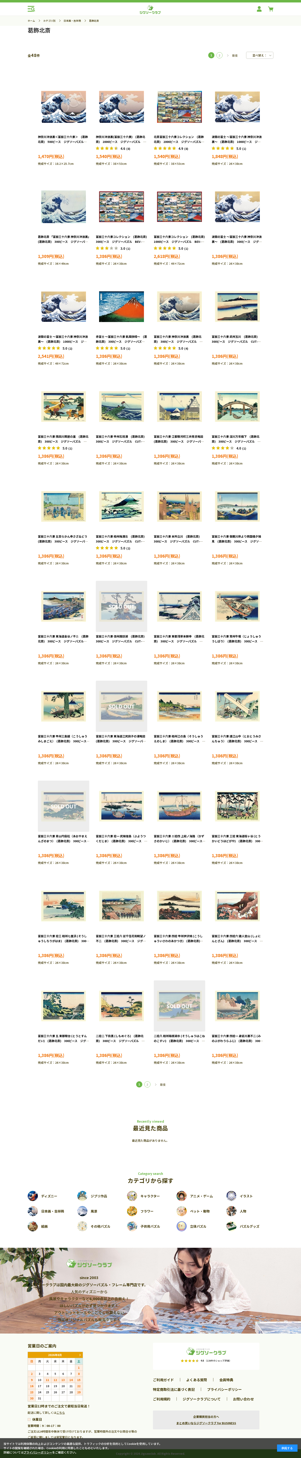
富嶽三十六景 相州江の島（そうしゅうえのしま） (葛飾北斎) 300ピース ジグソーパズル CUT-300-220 (179, 741)
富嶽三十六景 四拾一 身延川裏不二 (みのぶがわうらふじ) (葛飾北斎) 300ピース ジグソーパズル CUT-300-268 (237, 1041)
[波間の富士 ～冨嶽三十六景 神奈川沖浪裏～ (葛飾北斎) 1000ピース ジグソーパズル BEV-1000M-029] (237, 107)
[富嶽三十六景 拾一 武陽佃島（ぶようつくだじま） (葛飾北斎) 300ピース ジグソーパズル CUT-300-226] (121, 806)
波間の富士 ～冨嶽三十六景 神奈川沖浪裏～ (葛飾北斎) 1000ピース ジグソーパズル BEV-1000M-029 (237, 142)
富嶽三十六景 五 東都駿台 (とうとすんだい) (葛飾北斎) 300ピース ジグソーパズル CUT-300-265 (63, 1041)
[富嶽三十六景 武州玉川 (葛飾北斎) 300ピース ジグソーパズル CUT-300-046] (237, 306)
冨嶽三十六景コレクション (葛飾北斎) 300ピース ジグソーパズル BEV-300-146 (123, 242)
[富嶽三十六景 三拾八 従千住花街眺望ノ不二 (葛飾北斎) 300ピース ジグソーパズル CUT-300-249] (121, 906)
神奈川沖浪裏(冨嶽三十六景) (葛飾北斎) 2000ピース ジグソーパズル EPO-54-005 (120, 142)
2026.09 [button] (80, 1355)
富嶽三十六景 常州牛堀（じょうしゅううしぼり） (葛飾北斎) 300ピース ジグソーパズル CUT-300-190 (237, 641)
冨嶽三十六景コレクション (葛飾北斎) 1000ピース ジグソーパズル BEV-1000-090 (181, 242)
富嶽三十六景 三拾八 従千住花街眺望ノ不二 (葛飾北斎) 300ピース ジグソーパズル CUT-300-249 (121, 941)
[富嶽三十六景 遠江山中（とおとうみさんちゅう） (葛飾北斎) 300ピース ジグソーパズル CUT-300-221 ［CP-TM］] (237, 706)
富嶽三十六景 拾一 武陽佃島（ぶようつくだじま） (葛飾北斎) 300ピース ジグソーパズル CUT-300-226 (121, 841)
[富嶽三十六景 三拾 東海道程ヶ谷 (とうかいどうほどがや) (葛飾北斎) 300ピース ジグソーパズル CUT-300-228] (237, 806)
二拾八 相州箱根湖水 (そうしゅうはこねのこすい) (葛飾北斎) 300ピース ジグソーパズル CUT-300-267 (179, 1041)
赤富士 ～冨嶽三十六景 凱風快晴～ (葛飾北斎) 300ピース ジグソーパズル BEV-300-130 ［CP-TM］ (121, 341)
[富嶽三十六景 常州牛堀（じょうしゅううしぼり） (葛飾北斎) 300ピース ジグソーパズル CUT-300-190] (237, 606)
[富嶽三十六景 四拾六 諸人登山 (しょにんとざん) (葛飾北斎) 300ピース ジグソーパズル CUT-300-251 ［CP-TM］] (237, 906)
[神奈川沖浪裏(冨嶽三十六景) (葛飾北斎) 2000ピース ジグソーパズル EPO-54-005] (121, 107)
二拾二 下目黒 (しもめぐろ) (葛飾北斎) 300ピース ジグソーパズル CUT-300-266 (120, 1041)
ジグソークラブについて (202, 1398)
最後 (235, 55)
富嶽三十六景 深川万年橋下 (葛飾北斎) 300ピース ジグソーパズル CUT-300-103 (235, 441)
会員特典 (226, 1379)
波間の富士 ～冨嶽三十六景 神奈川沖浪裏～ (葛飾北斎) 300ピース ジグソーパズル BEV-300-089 (237, 242)
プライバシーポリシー (224, 1389)
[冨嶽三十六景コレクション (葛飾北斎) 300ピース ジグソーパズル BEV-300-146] (121, 206)
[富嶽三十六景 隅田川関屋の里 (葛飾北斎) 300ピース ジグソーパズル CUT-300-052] (63, 406)
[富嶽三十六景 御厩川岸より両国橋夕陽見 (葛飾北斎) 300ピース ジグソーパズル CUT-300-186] (237, 506)
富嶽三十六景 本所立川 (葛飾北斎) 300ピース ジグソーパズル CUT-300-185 (178, 541)
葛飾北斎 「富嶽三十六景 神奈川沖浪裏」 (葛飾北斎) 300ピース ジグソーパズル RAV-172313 (65, 242)
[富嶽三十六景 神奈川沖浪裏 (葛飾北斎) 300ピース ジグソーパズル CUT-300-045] (179, 306)
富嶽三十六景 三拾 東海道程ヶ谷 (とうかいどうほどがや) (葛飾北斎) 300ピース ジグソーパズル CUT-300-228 (237, 841)
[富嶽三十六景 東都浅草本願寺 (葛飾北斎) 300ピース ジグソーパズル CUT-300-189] (179, 606)
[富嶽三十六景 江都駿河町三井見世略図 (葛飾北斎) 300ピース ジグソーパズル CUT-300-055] (179, 406)
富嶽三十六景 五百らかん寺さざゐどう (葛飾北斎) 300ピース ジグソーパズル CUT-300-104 (64, 541)
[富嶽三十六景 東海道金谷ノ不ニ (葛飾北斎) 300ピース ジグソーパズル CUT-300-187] (63, 606)
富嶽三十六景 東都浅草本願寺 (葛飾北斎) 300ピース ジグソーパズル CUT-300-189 (179, 641)
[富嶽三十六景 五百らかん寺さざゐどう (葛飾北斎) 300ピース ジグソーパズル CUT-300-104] (63, 506)
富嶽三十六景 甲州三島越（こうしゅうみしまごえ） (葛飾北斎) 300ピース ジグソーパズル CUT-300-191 (63, 741)
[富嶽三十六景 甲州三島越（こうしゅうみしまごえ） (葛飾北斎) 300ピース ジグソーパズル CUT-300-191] (63, 706)
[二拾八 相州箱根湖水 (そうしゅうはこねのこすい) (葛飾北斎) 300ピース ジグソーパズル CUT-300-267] (179, 1006)
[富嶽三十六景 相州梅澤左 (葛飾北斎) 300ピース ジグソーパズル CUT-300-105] (121, 506)
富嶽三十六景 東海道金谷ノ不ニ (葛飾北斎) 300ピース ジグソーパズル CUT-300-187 (63, 641)
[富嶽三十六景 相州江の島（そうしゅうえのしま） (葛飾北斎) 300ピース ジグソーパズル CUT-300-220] (179, 706)
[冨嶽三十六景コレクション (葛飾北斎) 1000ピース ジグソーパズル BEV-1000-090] (179, 206)
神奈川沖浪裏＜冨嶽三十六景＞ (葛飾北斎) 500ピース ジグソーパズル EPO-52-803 (63, 142)
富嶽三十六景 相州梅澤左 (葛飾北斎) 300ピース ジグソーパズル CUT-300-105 (121, 541)
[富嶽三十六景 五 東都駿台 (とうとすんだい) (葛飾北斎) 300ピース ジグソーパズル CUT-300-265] (63, 1006)
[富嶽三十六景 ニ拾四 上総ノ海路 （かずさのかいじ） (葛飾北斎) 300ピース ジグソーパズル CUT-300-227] (179, 806)
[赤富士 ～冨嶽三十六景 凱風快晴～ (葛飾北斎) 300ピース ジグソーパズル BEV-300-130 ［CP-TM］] (121, 306)
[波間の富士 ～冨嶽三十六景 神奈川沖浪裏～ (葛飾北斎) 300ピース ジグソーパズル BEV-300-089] (237, 206)
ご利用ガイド (163, 1379)
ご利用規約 (161, 1398)
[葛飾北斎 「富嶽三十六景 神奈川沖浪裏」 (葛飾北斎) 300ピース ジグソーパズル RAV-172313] (63, 206)
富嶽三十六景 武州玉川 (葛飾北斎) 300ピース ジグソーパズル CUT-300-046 (236, 341)
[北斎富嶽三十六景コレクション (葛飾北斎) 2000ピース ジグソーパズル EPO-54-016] (179, 107)
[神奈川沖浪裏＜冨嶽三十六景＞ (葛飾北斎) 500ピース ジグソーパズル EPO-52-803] (63, 107)
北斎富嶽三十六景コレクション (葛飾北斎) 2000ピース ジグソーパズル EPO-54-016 (179, 142)
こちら (60, 1413)
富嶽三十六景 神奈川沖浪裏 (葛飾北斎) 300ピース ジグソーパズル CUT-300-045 (177, 341)
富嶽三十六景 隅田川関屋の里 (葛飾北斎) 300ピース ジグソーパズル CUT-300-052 (63, 441)
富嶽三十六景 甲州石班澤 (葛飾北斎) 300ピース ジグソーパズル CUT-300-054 (121, 441)
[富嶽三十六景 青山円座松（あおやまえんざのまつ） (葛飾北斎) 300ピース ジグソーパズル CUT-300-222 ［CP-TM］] (63, 806)
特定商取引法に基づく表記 (174, 1389)
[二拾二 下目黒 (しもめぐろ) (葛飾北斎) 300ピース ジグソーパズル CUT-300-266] (121, 1006)
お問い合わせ (243, 1398)
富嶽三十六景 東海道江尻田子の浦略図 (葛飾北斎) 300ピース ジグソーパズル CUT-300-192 (122, 741)
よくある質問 (196, 1379)
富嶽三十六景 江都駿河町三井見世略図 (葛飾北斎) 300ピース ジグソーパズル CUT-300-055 (180, 441)
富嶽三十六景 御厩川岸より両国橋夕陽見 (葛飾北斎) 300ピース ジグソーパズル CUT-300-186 (237, 541)
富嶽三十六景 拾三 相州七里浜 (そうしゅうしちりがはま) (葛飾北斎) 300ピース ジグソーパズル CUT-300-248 (63, 941)
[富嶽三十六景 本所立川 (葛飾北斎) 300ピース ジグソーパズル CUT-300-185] (179, 506)
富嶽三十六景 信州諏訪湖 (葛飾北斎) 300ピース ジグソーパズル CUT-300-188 (121, 641)
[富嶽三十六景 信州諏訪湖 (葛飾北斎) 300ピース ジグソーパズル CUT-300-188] (121, 606)
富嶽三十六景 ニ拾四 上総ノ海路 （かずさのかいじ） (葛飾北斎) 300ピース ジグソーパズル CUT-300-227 (179, 841)
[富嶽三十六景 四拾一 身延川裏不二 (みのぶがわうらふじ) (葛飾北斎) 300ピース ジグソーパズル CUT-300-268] (237, 1006)
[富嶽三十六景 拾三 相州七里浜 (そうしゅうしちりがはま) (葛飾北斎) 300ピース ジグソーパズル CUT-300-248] (63, 906)
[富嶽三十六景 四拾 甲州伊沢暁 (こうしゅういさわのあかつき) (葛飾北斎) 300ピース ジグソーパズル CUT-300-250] (179, 906)
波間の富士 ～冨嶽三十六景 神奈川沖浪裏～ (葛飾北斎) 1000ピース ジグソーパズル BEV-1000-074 (63, 341)
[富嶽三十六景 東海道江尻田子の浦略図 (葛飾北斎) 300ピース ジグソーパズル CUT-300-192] (121, 706)
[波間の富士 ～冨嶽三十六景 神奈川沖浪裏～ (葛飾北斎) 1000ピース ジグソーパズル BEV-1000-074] (63, 306)
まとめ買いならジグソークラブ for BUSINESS (206, 1423)
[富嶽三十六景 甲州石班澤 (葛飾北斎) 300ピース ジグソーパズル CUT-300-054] (121, 406)
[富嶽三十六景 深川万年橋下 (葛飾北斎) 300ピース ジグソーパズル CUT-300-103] (237, 406)
